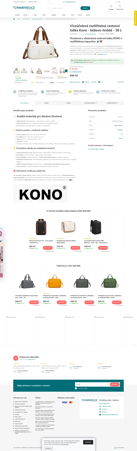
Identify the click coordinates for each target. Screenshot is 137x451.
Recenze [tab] (46, 103)
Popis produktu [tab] (24, 103)
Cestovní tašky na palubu (97, 149)
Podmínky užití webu (20, 410)
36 (121, 134)
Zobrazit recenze (31, 359)
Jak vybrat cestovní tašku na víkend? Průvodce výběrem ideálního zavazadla (44, 418)
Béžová (120, 125)
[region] (40, 80)
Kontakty (17, 414)
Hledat (85, 8)
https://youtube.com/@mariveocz (110, 414)
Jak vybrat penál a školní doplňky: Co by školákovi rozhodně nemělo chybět (45, 411)
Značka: (121, 82)
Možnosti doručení (77, 72)
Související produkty (89, 103)
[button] (16, 330)
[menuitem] (17, 15)
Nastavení (48, 448)
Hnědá (116, 125)
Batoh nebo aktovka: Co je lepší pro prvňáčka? (44, 407)
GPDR (85, 388)
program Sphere (19, 423)
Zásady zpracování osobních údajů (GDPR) (23, 406)
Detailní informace (102, 54)
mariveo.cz (104, 409)
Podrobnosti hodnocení (90, 34)
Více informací (64, 444)
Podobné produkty (112, 103)
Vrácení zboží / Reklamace (19, 2)
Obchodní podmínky (32, 2)
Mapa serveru (18, 417)
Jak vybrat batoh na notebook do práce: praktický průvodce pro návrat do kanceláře (45, 403)
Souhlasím (88, 442)
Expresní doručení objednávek (22, 428)
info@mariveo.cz (106, 403)
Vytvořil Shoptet (120, 447)
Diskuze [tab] (69, 103)
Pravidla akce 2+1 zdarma (21, 412)
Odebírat (115, 384)
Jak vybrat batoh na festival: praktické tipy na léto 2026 (44, 429)
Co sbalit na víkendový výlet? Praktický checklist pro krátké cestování (44, 425)
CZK (119, 2)
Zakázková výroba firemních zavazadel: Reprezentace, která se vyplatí (23, 432)
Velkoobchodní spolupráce (21, 426)
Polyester (119, 130)
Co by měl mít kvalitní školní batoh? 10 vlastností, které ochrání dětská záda (44, 414)
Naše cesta (17, 421)
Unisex (120, 138)
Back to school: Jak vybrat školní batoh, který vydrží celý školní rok (45, 422)
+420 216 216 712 (106, 406)
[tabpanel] (41, 234)
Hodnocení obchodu (20, 419)
